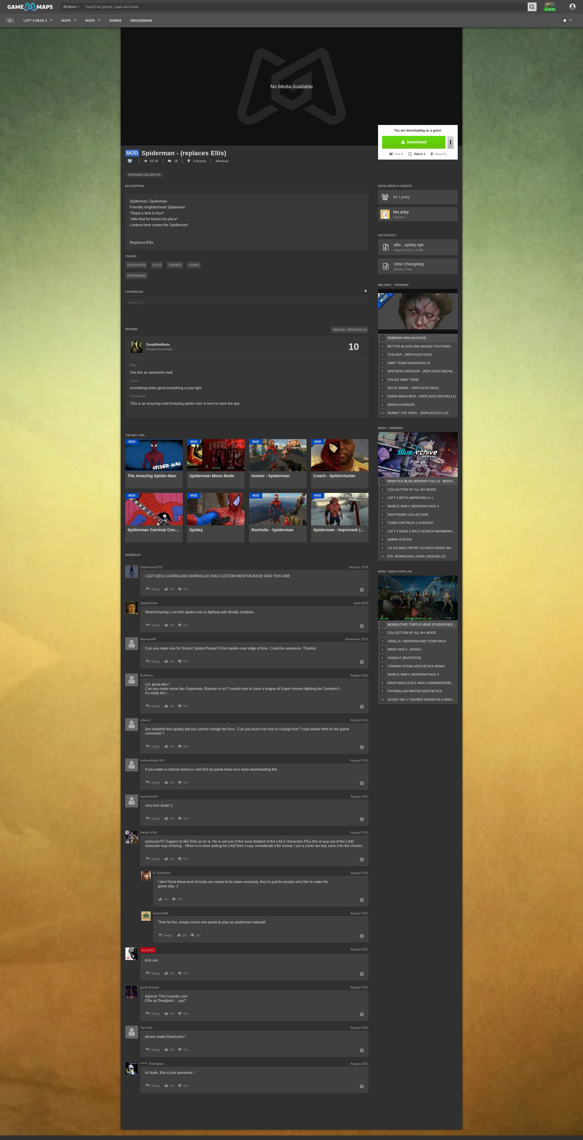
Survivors (136, 265)
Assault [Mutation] (404, 658)
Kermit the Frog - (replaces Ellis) (418, 413)
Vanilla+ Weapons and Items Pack (417, 641)
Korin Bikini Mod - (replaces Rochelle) (422, 396)
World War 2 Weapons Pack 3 (413, 506)
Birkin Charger (401, 405)
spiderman (136, 275)
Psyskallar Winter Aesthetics (415, 691)
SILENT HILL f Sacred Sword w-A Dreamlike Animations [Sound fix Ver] (422, 699)
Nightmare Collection (408, 514)
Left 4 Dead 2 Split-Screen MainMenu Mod (422, 531)
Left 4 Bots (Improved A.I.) (410, 498)
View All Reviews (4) (349, 330)
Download (416, 142)
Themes (175, 265)
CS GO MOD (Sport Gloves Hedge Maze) (422, 548)
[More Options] (450, 142)
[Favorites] (10, 20)
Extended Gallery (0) (144, 174)
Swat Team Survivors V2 (409, 363)
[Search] (532, 6)
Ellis (157, 265)
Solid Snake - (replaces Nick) (413, 388)
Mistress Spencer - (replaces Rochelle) (422, 371)
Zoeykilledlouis (158, 344)
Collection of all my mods (412, 489)
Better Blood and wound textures (419, 346)
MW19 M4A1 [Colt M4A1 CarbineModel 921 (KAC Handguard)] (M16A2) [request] (422, 683)
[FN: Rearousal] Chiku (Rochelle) (417, 556)
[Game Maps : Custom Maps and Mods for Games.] (30, 6)
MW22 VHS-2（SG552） (406, 649)
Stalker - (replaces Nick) (410, 354)
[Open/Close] (365, 291)
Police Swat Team (403, 379)
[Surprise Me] (567, 20)
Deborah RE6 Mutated (407, 338)
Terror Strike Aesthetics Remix (416, 666)
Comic (194, 265)
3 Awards (199, 161)
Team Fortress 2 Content (411, 523)
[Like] (129, 161)
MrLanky (401, 212)
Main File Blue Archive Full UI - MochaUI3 (422, 481)
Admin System (400, 539)
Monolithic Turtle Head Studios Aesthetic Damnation (422, 624)
